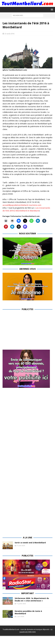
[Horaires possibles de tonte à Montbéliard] (8, 614)
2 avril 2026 (20, 616)
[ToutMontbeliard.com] (27, 5)
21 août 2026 (20, 545)
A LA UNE (27, 537)
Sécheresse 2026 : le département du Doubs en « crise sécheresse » (32, 599)
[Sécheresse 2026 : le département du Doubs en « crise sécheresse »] (8, 601)
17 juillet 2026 (21, 604)
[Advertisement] (24, 331)
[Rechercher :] (27, 15)
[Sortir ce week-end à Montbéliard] (8, 545)
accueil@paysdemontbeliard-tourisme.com (22, 205)
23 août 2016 (9, 33)
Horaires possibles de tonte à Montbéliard (28, 612)
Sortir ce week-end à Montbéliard (30, 542)
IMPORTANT (27, 593)
